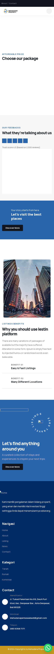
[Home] (11, 11)
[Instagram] (47, 3)
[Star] (4, 140)
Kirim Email (14, 614)
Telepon (13, 625)
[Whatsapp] (52, 3)
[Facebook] (42, 3)
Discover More (13, 228)
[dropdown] (49, 11)
